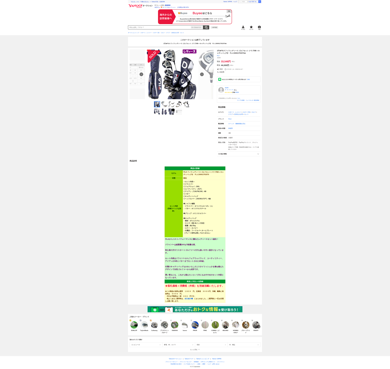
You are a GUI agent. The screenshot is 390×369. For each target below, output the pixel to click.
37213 (237, 92)
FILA (218, 55)
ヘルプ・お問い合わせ (213, 364)
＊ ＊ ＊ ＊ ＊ (229, 90)
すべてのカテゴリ (196, 27)
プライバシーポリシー (171, 361)
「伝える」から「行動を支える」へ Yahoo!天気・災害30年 (147, 1)
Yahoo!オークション (175, 359)
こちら (238, 98)
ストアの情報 (240, 100)
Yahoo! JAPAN (227, 1)
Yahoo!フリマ (189, 359)
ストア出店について (189, 364)
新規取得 (167, 5)
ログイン (157, 7)
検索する (206, 27)
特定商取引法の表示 (176, 364)
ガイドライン (221, 361)
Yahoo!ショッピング (202, 359)
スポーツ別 (156, 32)
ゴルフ (163, 32)
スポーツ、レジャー (146, 32)
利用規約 (196, 361)
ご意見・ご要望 (201, 364)
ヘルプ (235, 1)
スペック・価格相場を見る (236, 123)
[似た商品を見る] (150, 95)
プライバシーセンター (186, 361)
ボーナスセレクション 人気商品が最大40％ (175, 7)
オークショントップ (133, 32)
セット (182, 32)
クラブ (168, 32)
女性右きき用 (175, 32)
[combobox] (159, 27)
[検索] (259, 1)
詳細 (248, 79)
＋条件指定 (214, 27)
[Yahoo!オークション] (141, 5)
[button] (238, 154)
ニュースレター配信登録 (252, 100)
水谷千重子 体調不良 (253, 1)
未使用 (230, 128)
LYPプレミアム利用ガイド (208, 361)
